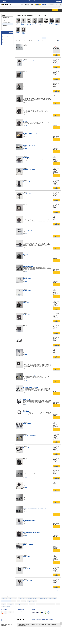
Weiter (60, 40)
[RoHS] (45, 612)
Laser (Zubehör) (23, 601)
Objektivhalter (26, 604)
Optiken (18, 601)
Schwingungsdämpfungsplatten (31, 601)
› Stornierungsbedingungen (44, 619)
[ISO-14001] (37, 612)
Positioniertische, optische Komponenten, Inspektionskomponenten (6, 19)
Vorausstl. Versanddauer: (42, 40)
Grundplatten (13, 601)
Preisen (40, 37)
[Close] (60, 9)
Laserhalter (57, 604)
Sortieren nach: (28, 40)
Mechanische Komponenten (6, 17)
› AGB (36, 619)
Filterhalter (43, 604)
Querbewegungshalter (10, 604)
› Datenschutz (39, 619)
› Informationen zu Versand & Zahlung (37, 620)
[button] (58, 1)
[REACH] (48, 612)
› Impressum (33, 619)
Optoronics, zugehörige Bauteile (7, 22)
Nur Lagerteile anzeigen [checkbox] (7, 36)
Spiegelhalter (4, 604)
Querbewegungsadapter (18, 604)
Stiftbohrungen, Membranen (51, 604)
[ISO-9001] (33, 612)
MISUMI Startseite (4, 598)
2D (25, 52)
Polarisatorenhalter (32, 604)
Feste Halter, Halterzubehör (6, 606)
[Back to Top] (61, 623)
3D (26, 52)
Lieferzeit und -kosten (35, 37)
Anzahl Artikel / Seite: (18, 40)
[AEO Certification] (41, 612)
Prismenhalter (38, 604)
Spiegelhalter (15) (5, 25)
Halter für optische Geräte (7, 23)
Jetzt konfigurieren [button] (56, 55)
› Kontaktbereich (51, 619)
